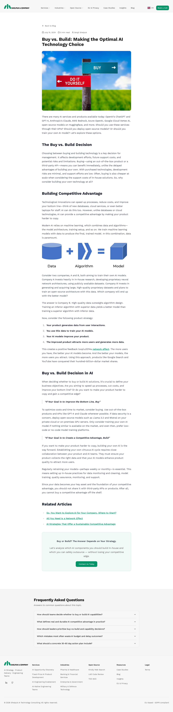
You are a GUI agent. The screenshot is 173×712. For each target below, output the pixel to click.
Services (44, 8)
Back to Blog (50, 26)
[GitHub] (12, 682)
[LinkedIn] (6, 682)
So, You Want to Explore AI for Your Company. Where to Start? (81, 512)
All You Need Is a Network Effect (64, 518)
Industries (59, 8)
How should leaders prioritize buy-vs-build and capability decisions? (71, 629)
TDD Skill (92, 679)
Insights (122, 8)
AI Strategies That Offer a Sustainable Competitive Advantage (81, 524)
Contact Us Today (86, 564)
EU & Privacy (93, 8)
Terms (147, 670)
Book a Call (162, 8)
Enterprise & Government (71, 682)
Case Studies (109, 8)
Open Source (75, 8)
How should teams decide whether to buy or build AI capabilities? (69, 614)
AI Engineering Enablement (44, 682)
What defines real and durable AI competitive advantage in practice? (71, 621)
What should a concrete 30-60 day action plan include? (64, 643)
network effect (101, 349)
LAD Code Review (96, 674)
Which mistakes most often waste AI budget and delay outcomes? (70, 636)
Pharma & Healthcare (69, 670)
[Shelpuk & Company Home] (16, 663)
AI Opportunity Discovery (43, 670)
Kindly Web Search (97, 670)
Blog (132, 8)
